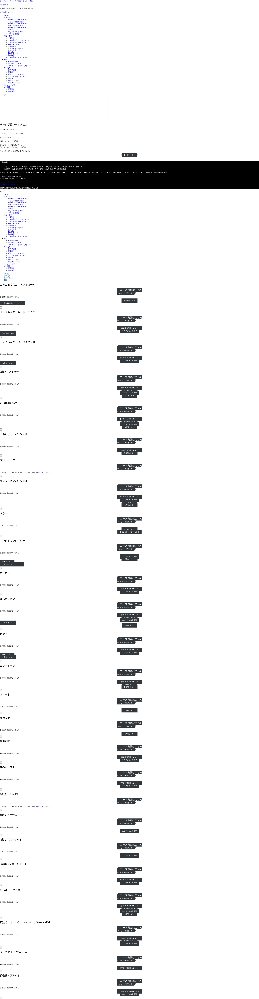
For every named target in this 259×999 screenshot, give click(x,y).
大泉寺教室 (12, 46)
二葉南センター (13, 53)
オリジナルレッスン (15, 32)
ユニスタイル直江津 (15, 49)
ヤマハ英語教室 (13, 34)
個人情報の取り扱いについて (10, 184)
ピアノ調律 (12, 70)
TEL (5, 280)
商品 (5, 238)
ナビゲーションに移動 (25, 1)
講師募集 (11, 91)
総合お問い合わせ (6, 12)
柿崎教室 (11, 55)
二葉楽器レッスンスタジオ (18, 57)
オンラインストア (14, 63)
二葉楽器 (11, 38)
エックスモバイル (14, 83)
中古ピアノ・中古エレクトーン (19, 66)
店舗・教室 (8, 215)
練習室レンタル (13, 81)
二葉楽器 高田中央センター (18, 42)
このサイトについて (7, 182)
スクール (7, 197)
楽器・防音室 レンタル (17, 76)
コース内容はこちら (129, 291)
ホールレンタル (9, 264)
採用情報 (11, 89)
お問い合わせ (9, 278)
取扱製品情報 (13, 61)
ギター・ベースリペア (16, 74)
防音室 (10, 78)
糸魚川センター (13, 44)
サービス (7, 247)
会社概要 (7, 266)
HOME (6, 195)
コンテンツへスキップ (8, 1)
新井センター (13, 51)
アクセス (7, 276)
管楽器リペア (13, 72)
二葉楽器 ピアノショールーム (19, 40)
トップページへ (129, 155)
